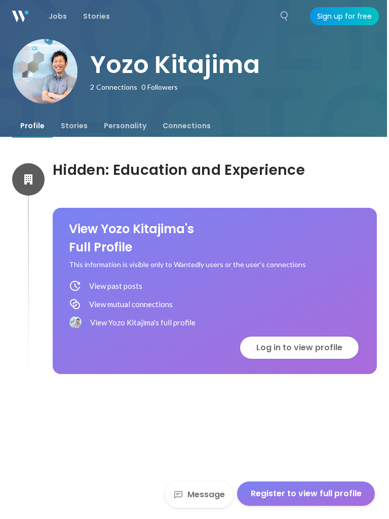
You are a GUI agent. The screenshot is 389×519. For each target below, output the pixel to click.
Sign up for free (344, 16)
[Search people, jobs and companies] (285, 16)
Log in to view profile (299, 347)
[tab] (32, 126)
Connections (187, 126)
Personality (125, 126)
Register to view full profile (306, 493)
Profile (32, 126)
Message (206, 494)
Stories (74, 126)
